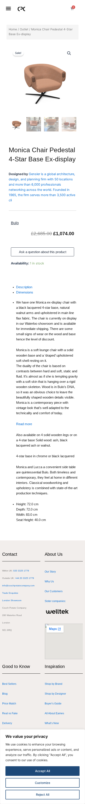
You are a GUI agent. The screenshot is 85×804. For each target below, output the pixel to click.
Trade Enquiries (10, 593)
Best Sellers (9, 683)
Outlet (24, 29)
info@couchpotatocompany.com (18, 585)
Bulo (15, 223)
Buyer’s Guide (53, 703)
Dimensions (24, 292)
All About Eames (54, 713)
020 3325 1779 (21, 570)
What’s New (52, 723)
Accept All (42, 771)
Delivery (7, 723)
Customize (42, 783)
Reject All (42, 794)
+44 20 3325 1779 (24, 578)
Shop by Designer (55, 693)
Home (13, 29)
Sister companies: (55, 601)
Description (24, 287)
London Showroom (11, 600)
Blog (5, 693)
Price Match (9, 703)
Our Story (50, 571)
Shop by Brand (53, 683)
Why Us (49, 581)
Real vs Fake (10, 713)
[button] (8, 8)
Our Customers (54, 591)
